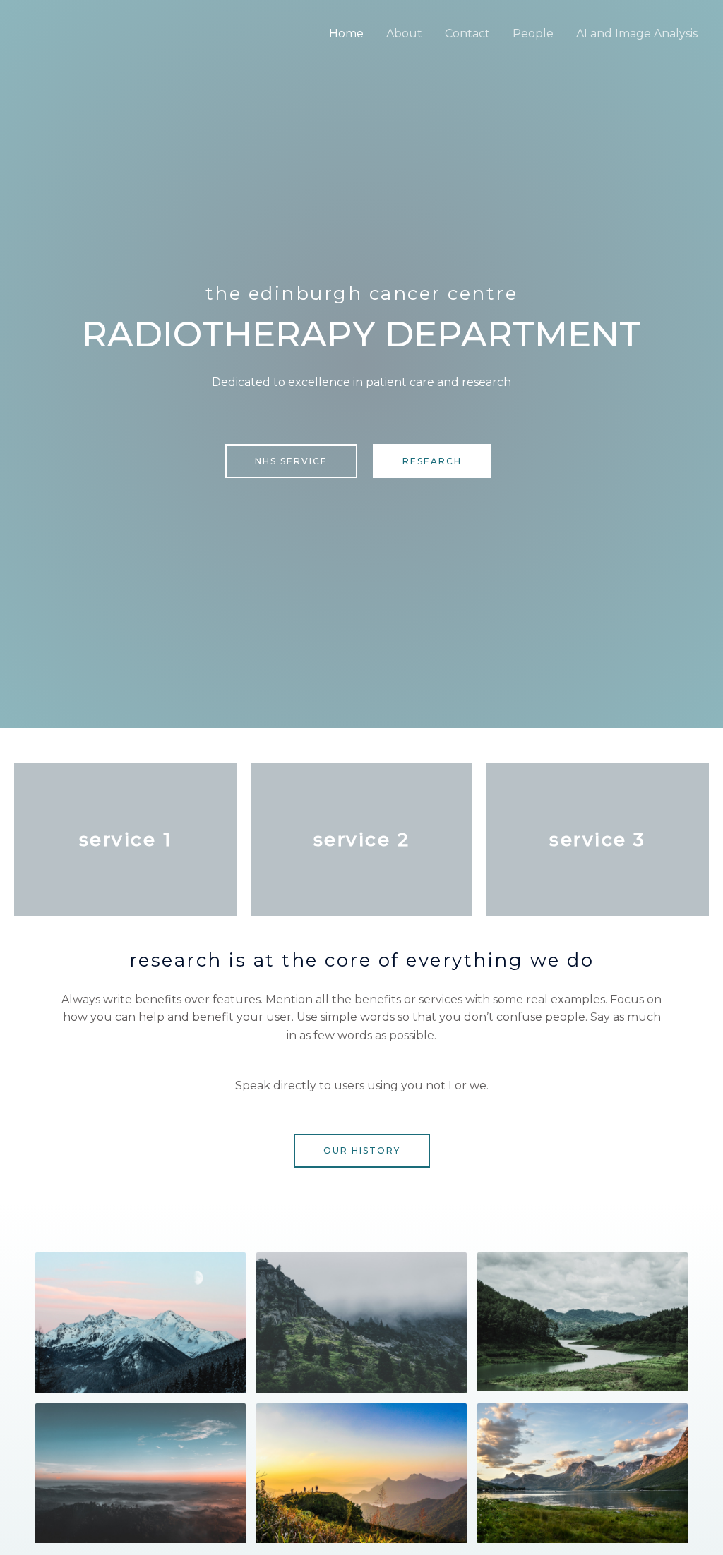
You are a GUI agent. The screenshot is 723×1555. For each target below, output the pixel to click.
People (533, 33)
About (404, 33)
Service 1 (125, 839)
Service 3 (597, 839)
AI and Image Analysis (637, 33)
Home (346, 33)
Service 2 (361, 839)
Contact (467, 33)
